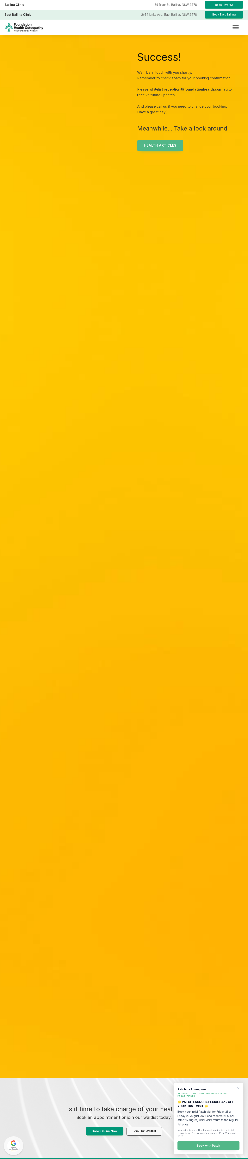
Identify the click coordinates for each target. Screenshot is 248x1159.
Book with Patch (208, 1146)
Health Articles (160, 145)
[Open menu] (235, 27)
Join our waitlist (144, 1131)
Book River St (224, 4)
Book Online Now (104, 1131)
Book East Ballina (224, 14)
